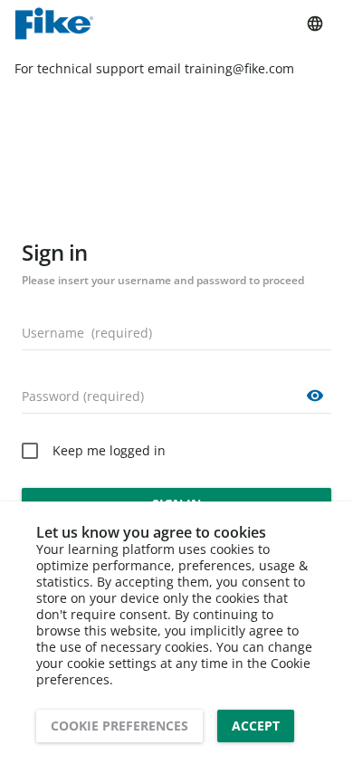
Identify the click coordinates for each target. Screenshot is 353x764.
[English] (315, 23)
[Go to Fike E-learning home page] (53, 23)
